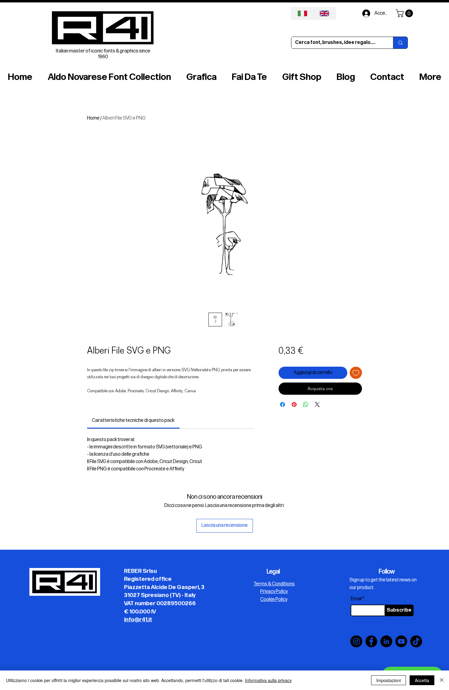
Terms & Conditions (274, 584)
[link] (133, 420)
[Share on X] (317, 404)
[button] (405, 13)
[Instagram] (356, 641)
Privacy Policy (274, 592)
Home (93, 118)
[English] (324, 13)
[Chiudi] (441, 680)
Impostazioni (388, 680)
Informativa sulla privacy (268, 680)
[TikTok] (416, 641)
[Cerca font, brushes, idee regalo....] (400, 43)
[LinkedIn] (386, 641)
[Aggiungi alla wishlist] (356, 373)
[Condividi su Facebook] (282, 404)
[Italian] (302, 13)
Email (356, 599)
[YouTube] (401, 641)
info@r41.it (138, 619)
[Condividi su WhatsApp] (305, 404)
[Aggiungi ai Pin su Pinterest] (294, 404)
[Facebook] (371, 641)
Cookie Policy (273, 599)
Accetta (422, 680)
